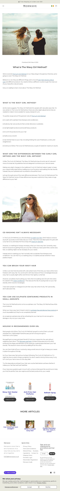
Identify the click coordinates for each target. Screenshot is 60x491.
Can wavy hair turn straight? (11, 428)
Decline (48, 487)
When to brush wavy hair (30, 429)
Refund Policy (27, 451)
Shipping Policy (27, 455)
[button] (3, 6)
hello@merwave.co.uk (11, 456)
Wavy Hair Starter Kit (9, 393)
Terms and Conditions (29, 448)
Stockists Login (27, 457)
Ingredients (26, 453)
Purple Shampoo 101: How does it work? (49, 429)
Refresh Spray (50, 393)
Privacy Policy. (41, 483)
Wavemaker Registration (30, 460)
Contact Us (34, 453)
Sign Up (52, 453)
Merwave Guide (27, 462)
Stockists (35, 451)
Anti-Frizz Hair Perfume (30, 393)
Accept (29, 487)
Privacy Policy (27, 446)
